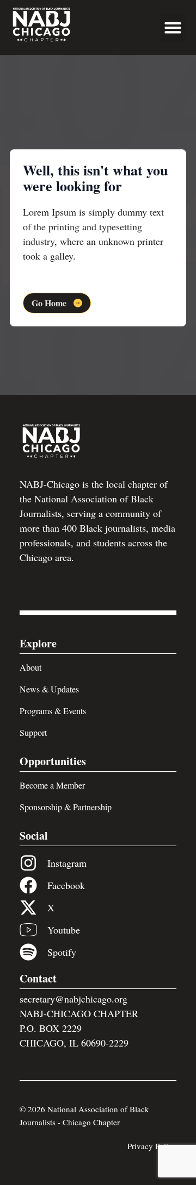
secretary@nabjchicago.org (73, 998)
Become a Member (52, 785)
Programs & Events (53, 710)
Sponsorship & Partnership (66, 806)
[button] (173, 27)
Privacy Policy (151, 1145)
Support (33, 732)
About (30, 667)
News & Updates (49, 689)
